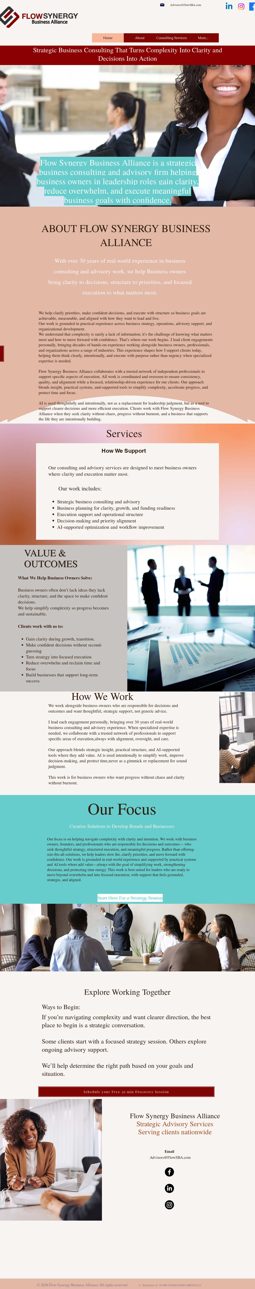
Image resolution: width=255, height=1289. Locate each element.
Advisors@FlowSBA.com (185, 5)
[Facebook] (169, 1172)
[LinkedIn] (169, 1188)
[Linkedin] (229, 6)
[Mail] (162, 4)
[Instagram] (241, 6)
